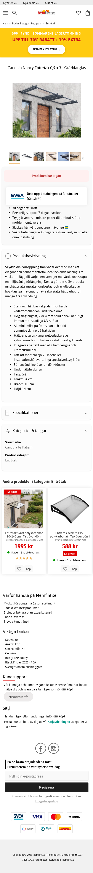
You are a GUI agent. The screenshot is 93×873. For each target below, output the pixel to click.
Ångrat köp (12, 644)
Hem (5, 23)
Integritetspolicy (16, 658)
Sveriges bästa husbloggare (24, 667)
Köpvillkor (12, 640)
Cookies (10, 653)
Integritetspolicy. (46, 801)
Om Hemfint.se (15, 649)
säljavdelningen (59, 722)
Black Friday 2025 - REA (20, 662)
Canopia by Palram (18, 447)
